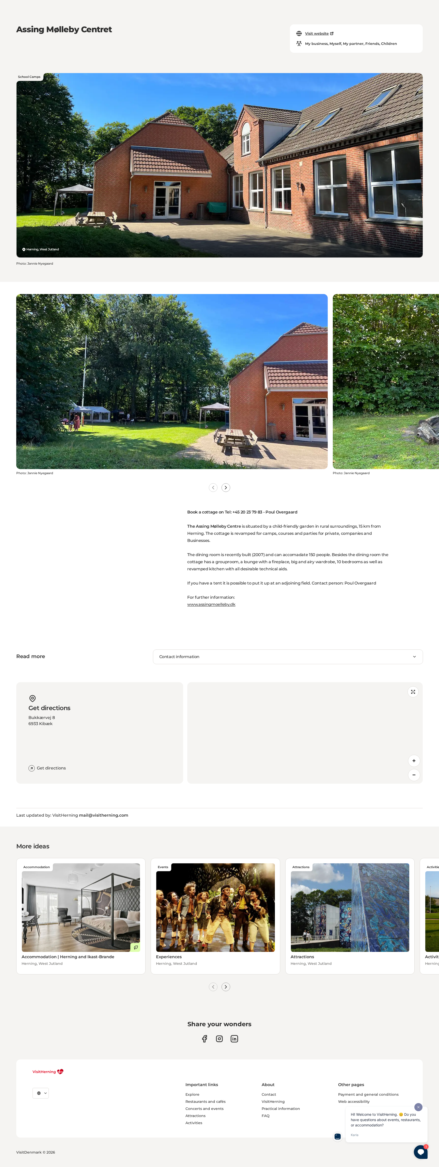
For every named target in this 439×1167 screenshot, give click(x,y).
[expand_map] (413, 691)
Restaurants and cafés (205, 1101)
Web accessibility (354, 1101)
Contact (269, 1094)
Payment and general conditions (368, 1094)
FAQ (266, 1115)
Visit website (317, 33)
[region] (305, 733)
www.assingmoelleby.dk (211, 604)
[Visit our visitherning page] (204, 1038)
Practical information (281, 1108)
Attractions (195, 1115)
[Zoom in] (414, 761)
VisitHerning (273, 1101)
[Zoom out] (414, 775)
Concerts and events (204, 1108)
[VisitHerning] (48, 1072)
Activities (193, 1123)
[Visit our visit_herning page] (219, 1038)
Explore (192, 1094)
